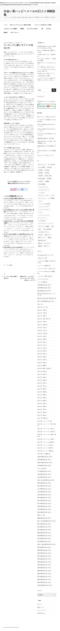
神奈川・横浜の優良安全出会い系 (45, 544)
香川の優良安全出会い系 (43, 576)
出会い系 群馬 (41, 394)
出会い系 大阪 (41, 333)
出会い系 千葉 (41, 321)
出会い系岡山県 (47, 229)
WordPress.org (41, 613)
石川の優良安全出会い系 (43, 541)
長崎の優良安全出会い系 (43, 564)
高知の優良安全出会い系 (43, 579)
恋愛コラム (40, 515)
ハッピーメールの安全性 (44, 203)
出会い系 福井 (41, 389)
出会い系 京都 (41, 313)
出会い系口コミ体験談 (42, 453)
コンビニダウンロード (43, 189)
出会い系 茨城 (41, 397)
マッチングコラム (41, 279)
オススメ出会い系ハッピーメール (18, 42)
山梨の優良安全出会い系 (43, 494)
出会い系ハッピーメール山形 (44, 445)
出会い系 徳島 (41, 362)
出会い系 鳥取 (41, 415)
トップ (5, 24)
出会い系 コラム (41, 307)
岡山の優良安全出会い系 (43, 500)
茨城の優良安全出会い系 (43, 562)
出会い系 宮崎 (41, 339)
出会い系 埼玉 (41, 327)
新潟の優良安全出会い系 (43, 524)
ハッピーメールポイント (44, 209)
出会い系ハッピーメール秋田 (44, 448)
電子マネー (47, 246)
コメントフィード (41, 610)
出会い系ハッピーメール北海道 (45, 442)
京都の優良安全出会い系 (43, 287)
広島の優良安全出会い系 (43, 509)
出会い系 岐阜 (41, 351)
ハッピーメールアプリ (43, 206)
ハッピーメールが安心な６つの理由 (42, 24)
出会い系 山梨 (41, 348)
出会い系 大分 (41, 330)
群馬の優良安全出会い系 (43, 559)
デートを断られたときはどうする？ (46, 67)
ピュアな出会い (42, 220)
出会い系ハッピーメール (43, 421)
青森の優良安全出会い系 (43, 570)
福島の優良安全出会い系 (43, 553)
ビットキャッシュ (42, 218)
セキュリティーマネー (43, 195)
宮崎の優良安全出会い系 (43, 483)
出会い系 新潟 (41, 371)
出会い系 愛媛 (41, 365)
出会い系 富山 (41, 342)
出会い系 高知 (41, 412)
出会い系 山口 (41, 345)
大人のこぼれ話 (41, 468)
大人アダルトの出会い (32, 28)
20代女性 (49, 167)
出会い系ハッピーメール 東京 (45, 431)
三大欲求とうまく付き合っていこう (46, 73)
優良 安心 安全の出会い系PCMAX (45, 298)
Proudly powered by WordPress (11, 627)
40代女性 (47, 173)
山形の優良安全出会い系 (43, 491)
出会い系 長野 (41, 403)
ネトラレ (40, 201)
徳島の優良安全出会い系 (43, 512)
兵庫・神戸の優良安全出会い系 (45, 301)
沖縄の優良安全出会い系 (43, 532)
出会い (39, 229)
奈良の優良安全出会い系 (43, 477)
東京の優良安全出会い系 (43, 526)
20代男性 (40, 170)
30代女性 (47, 170)
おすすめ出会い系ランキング (44, 255)
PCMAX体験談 (41, 184)
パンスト (40, 212)
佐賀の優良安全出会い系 (43, 290)
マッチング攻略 (9, 265)
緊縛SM (6, 32)
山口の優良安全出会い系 (43, 488)
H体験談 (22, 28)
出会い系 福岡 (41, 392)
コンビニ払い (41, 192)
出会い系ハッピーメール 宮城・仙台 (46, 424)
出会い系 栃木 (41, 374)
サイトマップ (40, 96)
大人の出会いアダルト (43, 232)
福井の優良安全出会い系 (43, 547)
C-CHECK (40, 181)
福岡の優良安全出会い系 (43, 550)
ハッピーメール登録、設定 (43, 276)
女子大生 (48, 28)
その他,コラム (40, 258)
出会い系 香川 (41, 409)
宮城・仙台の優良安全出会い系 (45, 480)
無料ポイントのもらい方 (44, 243)
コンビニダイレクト (43, 187)
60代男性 (49, 178)
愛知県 (49, 237)
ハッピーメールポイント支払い (45, 268)
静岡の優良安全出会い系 (43, 573)
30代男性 (40, 173)
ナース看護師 (51, 198)
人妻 (42, 28)
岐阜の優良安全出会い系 (43, 497)
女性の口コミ (48, 234)
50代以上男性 (41, 178)
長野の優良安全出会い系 (43, 567)
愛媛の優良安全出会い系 (43, 518)
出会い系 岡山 (41, 353)
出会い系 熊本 (41, 383)
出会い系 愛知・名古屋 (43, 368)
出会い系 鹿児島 (41, 418)
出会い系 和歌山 (41, 324)
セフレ (52, 195)
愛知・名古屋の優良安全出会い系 (45, 521)
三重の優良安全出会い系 (43, 285)
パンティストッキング (43, 215)
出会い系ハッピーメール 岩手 (45, 428)
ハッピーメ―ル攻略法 (42, 265)
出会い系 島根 (41, 356)
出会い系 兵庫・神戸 (42, 318)
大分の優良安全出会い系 (43, 471)
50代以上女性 (48, 175)
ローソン (51, 223)
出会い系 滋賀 (41, 380)
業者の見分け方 (42, 240)
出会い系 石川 (41, 386)
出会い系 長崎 (41, 400)
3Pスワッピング (15, 32)
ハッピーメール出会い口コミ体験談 (46, 271)
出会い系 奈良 (41, 336)
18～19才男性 (41, 167)
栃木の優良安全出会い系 (43, 529)
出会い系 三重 (41, 310)
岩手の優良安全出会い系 (43, 503)
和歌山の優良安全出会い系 (43, 462)
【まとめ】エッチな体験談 (10, 28)
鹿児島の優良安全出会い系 (43, 585)
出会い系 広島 (41, 359)
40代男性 (40, 175)
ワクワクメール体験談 (43, 226)
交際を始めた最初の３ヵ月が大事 (45, 138)
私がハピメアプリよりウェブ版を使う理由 (20, 24)
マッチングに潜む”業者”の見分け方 (14, 198)
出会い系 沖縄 (41, 377)
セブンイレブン (42, 198)
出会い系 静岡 (41, 406)
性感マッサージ (42, 237)
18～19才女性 (51, 164)
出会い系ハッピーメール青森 (44, 451)
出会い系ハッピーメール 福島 (45, 439)
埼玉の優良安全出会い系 (43, 465)
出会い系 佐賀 (41, 315)
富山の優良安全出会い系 (43, 486)
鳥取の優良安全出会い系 (43, 582)
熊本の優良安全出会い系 (43, 538)
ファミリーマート (42, 223)
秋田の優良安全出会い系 (43, 556)
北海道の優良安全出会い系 (43, 456)
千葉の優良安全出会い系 (43, 459)
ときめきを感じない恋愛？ (43, 75)
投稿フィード (40, 607)
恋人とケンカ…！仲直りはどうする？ (46, 116)
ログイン (39, 604)
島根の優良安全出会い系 (43, 506)
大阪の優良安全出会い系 (43, 474)
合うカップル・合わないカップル (45, 155)
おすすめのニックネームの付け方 (13, 247)
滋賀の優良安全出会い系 (43, 535)
